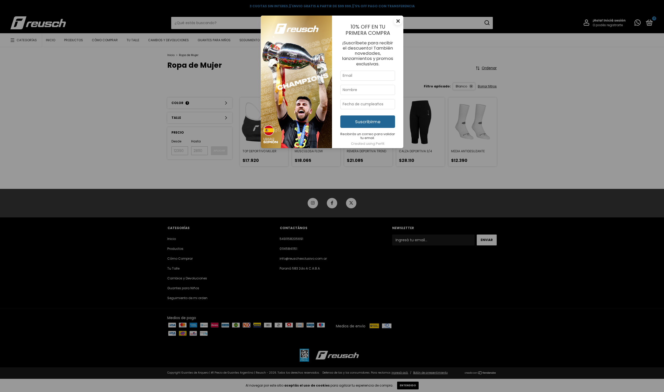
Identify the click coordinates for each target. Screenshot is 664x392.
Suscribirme (368, 122)
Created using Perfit (367, 143)
